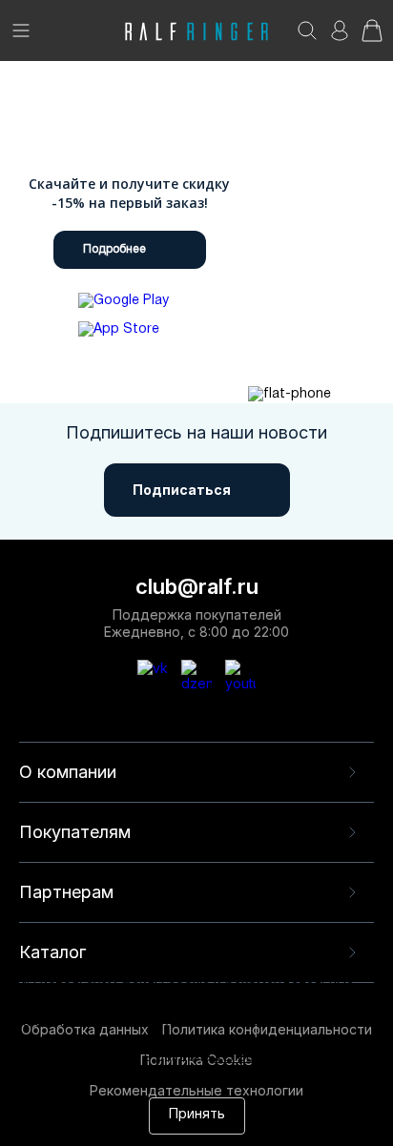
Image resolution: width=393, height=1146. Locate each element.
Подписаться (182, 489)
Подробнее (114, 249)
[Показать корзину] (372, 37)
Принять (197, 1115)
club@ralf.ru (197, 586)
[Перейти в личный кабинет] (339, 37)
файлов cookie (225, 1040)
